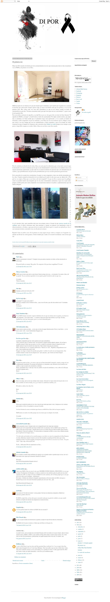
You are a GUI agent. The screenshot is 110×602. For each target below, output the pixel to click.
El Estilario (79, 293)
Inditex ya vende (51, 124)
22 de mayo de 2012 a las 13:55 (24, 266)
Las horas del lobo (81, 369)
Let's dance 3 (80, 348)
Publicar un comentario (20, 557)
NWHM (79, 435)
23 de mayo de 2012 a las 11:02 (24, 418)
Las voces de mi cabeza (82, 379)
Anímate (80, 550)
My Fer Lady (19, 298)
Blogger (64, 598)
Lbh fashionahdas (21, 327)
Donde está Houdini (82, 282)
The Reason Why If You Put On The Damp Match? (85, 277)
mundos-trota (80, 419)
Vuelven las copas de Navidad (84, 231)
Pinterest (78, 97)
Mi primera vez (81, 545)
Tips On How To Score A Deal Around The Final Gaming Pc (86, 498)
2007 (78, 574)
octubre (80, 529)
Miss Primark (19, 517)
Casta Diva (79, 241)
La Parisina (80, 353)
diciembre (80, 527)
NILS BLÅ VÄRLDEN (82, 422)
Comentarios (80, 180)
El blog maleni (80, 288)
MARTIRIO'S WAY (82, 405)
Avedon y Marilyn (81, 236)
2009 (78, 570)
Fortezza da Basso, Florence (83, 478)
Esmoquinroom (81, 314)
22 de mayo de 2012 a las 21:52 (24, 373)
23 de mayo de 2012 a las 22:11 (24, 447)
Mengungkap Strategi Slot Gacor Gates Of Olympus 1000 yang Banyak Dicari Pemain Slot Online (85, 491)
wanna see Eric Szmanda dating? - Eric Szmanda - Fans (86, 374)
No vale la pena (80, 304)
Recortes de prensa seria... (82, 289)
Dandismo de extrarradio (83, 253)
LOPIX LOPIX (20, 469)
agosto (80, 534)
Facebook (78, 91)
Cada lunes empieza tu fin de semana (85, 330)
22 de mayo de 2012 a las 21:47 (24, 355)
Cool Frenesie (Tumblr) (83, 250)
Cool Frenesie (80, 243)
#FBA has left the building (83, 322)
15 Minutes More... (81, 473)
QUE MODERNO (81, 462)
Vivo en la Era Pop (81, 488)
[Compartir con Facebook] (33, 246)
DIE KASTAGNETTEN (83, 275)
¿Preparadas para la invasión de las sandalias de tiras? (85, 513)
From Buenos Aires (82, 321)
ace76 (17, 491)
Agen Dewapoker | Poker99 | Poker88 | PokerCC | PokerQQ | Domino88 (86, 245)
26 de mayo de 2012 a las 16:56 (24, 463)
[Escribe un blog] (30, 246)
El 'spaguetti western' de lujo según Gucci (85, 263)
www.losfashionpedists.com (84, 497)
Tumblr (78, 101)
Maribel (18, 398)
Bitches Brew (80, 235)
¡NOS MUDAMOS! (81, 354)
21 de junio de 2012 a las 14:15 (24, 553)
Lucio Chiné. (80, 394)
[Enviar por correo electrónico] (29, 246)
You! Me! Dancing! (82, 504)
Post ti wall (79, 99)
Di (84, 110)
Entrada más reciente (18, 560)
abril (79, 555)
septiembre (81, 531)
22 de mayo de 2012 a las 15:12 (24, 308)
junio (79, 538)
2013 (78, 522)
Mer (17, 288)
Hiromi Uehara (80, 343)
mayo (79, 541)
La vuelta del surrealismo (84, 552)
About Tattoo (80, 390)
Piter (17, 360)
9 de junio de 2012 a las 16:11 (23, 538)
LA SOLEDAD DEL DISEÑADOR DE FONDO (85, 359)
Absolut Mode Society (81, 89)
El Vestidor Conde (81, 308)
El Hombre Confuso (82, 303)
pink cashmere (80, 448)
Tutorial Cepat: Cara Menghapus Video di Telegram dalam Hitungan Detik (85, 255)
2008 (78, 572)
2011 (78, 565)
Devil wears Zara (81, 268)
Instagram (78, 95)
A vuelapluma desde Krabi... (83, 423)
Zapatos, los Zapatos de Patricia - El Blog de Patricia (85, 510)
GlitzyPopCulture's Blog (83, 326)
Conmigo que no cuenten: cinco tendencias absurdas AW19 (84, 270)
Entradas (79, 177)
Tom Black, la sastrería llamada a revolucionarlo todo (84, 316)
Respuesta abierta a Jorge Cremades (85, 444)
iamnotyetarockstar (82, 342)
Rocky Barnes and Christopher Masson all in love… (86, 466)
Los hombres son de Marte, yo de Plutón (85, 387)
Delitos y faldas (80, 261)
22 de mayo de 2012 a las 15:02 (24, 293)
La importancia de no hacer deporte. (85, 380)
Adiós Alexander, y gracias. (83, 395)
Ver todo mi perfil (86, 112)
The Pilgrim (80, 472)
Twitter (78, 103)
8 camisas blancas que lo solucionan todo (85, 295)
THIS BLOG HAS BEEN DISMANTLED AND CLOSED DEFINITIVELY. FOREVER (84, 451)
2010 (78, 567)
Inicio (43, 560)
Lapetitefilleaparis (81, 364)
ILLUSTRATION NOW (82, 484)
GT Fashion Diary (81, 329)
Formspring (79, 93)
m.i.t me (79, 399)
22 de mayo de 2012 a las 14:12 (24, 283)
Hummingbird (80, 335)
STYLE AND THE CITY (83, 465)
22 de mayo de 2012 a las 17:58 (24, 333)
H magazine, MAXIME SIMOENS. (85, 365)
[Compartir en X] (32, 246)
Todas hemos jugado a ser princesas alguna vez (85, 414)
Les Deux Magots (81, 384)
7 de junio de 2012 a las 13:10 (23, 525)
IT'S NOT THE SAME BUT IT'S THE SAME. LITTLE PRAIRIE (85, 407)
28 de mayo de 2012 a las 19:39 (24, 485)
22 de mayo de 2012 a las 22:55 (24, 393)
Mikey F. (18, 378)
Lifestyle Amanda (20, 452)
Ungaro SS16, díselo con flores (84, 401)
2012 (78, 525)
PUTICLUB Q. (80, 456)
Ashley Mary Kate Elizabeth (85, 547)
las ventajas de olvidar (82, 372)
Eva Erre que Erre (21, 338)
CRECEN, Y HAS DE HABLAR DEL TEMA (85, 336)
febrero (80, 560)
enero (79, 562)
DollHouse (19, 544)
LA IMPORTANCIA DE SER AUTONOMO (83, 437)
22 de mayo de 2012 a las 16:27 (24, 321)
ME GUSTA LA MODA (83, 412)
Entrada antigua (67, 560)
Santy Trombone (20, 313)
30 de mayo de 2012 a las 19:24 (24, 502)
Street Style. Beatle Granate (83, 310)
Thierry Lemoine (20, 272)
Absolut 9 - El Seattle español (85, 543)
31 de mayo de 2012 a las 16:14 (24, 512)
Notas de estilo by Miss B (83, 433)
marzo (79, 557)
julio (79, 536)
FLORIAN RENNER (81, 458)
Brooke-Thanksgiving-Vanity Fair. (84, 428)
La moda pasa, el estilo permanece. (86, 347)
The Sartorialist (81, 477)
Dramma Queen (81, 285)
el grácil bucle (80, 300)
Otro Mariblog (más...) (83, 442)
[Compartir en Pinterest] (35, 246)
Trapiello (18, 507)
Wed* (17, 257)
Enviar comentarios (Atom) (26, 563)
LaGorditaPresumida (21, 424)
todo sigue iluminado (82, 483)
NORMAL (79, 427)
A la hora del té (81, 229)
